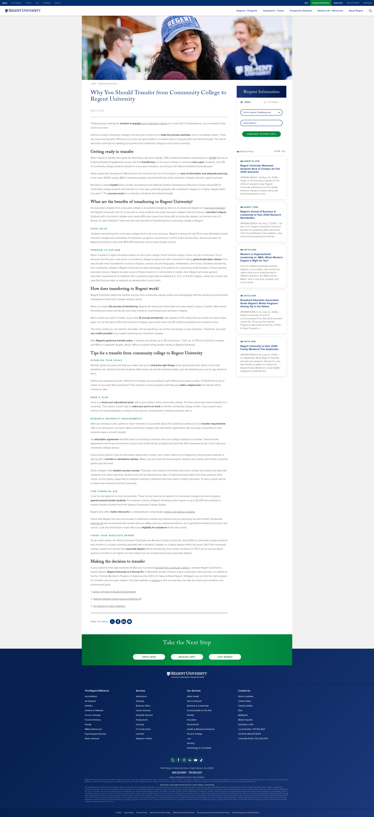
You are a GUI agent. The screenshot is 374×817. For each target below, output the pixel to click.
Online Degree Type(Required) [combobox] (257, 112)
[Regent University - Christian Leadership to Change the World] (187, 674)
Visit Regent (225, 657)
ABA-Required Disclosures (184, 812)
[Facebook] (178, 760)
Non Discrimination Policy (160, 812)
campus (155, 580)
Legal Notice (129, 812)
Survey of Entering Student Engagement (114, 591)
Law (37, 3)
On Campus (16, 3)
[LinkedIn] (189, 760)
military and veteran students (179, 511)
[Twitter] (172, 760)
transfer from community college (172, 567)
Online (28, 3)
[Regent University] (22, 10)
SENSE (213, 157)
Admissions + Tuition (273, 10)
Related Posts (246, 151)
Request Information (320, 3)
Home (4, 3)
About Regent (356, 10)
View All (280, 151)
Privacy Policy (141, 812)
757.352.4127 (195, 772)
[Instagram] (184, 760)
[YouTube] (195, 760)
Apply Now (338, 3)
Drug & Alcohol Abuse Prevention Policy (213, 812)
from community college (150, 123)
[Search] (370, 10)
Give (306, 3)
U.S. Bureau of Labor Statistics (109, 606)
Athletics (47, 3)
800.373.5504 (353, 3)
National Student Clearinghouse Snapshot (115, 598)
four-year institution (215, 207)
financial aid (97, 523)
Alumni (58, 3)
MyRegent (367, 3)
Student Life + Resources (330, 10)
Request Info (187, 657)
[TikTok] (201, 760)
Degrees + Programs (247, 10)
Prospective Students (301, 10)
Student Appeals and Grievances (245, 812)
